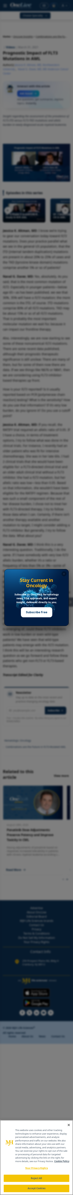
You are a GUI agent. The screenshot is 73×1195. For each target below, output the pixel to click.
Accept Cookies (36, 1188)
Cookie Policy (61, 1161)
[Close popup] (63, 573)
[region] (36, 1157)
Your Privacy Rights (36, 1168)
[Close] (69, 1125)
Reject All (36, 1178)
